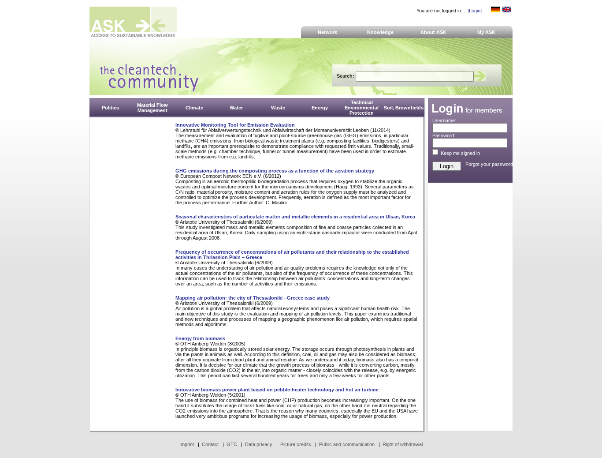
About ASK (433, 32)
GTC (232, 444)
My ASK (486, 32)
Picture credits (295, 444)
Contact (210, 444)
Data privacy (258, 444)
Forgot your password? (490, 164)
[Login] (475, 10)
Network (327, 32)
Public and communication (347, 444)
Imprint (186, 444)
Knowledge (380, 32)
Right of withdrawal (403, 444)
